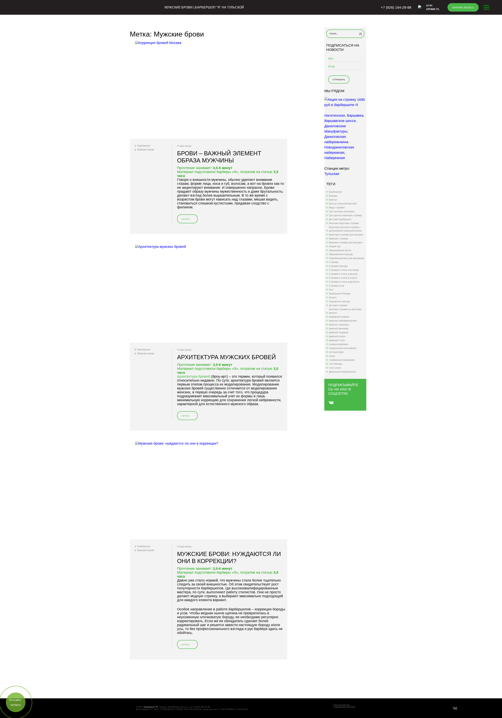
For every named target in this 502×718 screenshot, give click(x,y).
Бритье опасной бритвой (343, 203)
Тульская (331, 174)
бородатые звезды (339, 301)
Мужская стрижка (338, 238)
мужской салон (337, 336)
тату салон (335, 367)
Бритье (333, 199)
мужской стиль (337, 340)
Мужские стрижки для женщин (345, 242)
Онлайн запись (463, 7)
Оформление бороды (341, 254)
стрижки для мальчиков (342, 360)
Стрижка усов (336, 285)
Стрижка (333, 262)
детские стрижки (338, 305)
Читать (186, 220)
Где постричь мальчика (341, 211)
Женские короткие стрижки (344, 223)
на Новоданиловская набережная (339, 147)
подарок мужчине (338, 344)
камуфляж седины (339, 316)
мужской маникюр (338, 328)
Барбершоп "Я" (151, 707)
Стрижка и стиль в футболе (344, 281)
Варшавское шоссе (340, 121)
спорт (332, 356)
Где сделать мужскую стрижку (345, 215)
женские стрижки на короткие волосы (345, 311)
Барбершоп (143, 145)
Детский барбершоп (340, 219)
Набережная (334, 158)
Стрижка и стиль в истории (344, 270)
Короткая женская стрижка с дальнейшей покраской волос (345, 229)
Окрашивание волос (340, 250)
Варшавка (355, 115)
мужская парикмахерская (343, 320)
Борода (333, 195)
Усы (331, 289)
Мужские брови (145, 149)
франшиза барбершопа (342, 371)
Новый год (334, 246)
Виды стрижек (337, 207)
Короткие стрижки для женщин (346, 234)
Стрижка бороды (338, 266)
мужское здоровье (339, 324)
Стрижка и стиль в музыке (343, 274)
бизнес (333, 297)
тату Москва (335, 364)
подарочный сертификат (343, 348)
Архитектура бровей (193, 376)
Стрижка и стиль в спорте (343, 278)
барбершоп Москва (339, 293)
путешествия (336, 352)
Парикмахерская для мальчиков (346, 258)
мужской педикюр (338, 332)
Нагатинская (334, 115)
